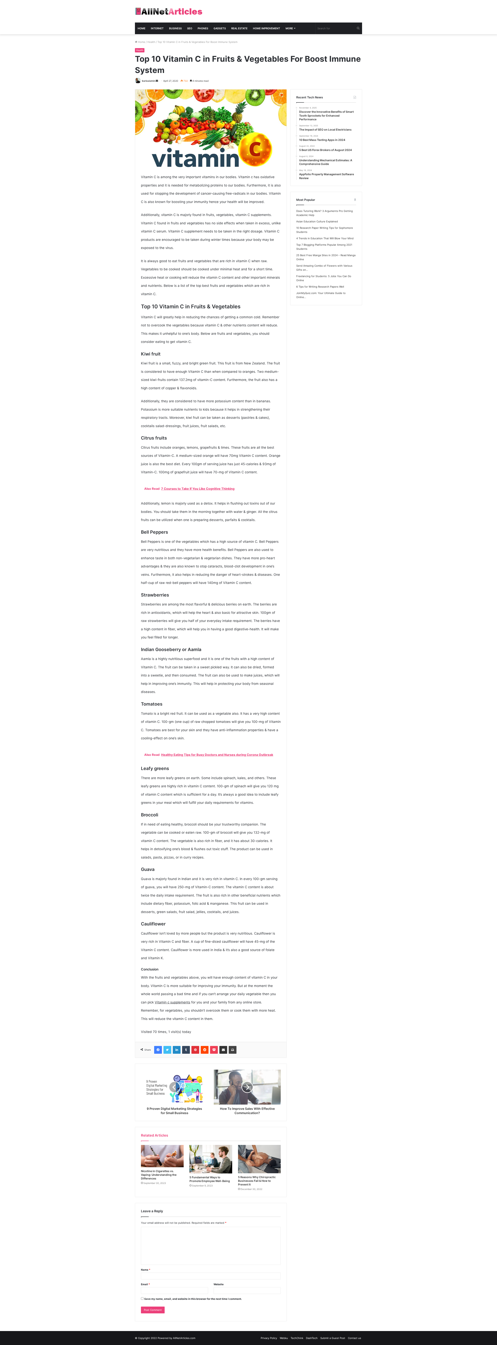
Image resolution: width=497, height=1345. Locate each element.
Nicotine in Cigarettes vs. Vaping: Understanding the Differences (158, 1174)
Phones (203, 28)
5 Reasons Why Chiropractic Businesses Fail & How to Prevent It (257, 1180)
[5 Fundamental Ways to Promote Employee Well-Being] (210, 1159)
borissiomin (148, 80)
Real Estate (239, 28)
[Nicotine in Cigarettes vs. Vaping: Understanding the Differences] (162, 1156)
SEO (189, 28)
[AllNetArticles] (168, 11)
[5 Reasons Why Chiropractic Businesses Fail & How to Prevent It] (259, 1159)
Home (141, 28)
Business (175, 28)
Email (145, 1284)
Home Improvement (266, 28)
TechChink (297, 1338)
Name (145, 1269)
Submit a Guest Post (332, 1338)
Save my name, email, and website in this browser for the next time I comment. (193, 1298)
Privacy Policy (269, 1338)
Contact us (354, 1338)
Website (219, 1284)
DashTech (312, 1338)
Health (151, 41)
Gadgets (220, 28)
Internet (157, 28)
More (289, 28)
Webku (284, 1338)
